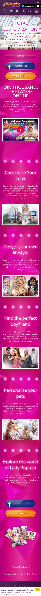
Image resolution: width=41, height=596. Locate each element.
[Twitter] (30, 11)
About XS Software (20, 567)
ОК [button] (37, 589)
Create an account (20, 76)
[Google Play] (28, 6)
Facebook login (22, 66)
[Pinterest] (24, 11)
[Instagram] (11, 11)
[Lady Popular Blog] (37, 11)
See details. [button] (22, 594)
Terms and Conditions (13, 574)
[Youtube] (17, 11)
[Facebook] (4, 11)
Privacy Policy (31, 574)
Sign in (20, 56)
